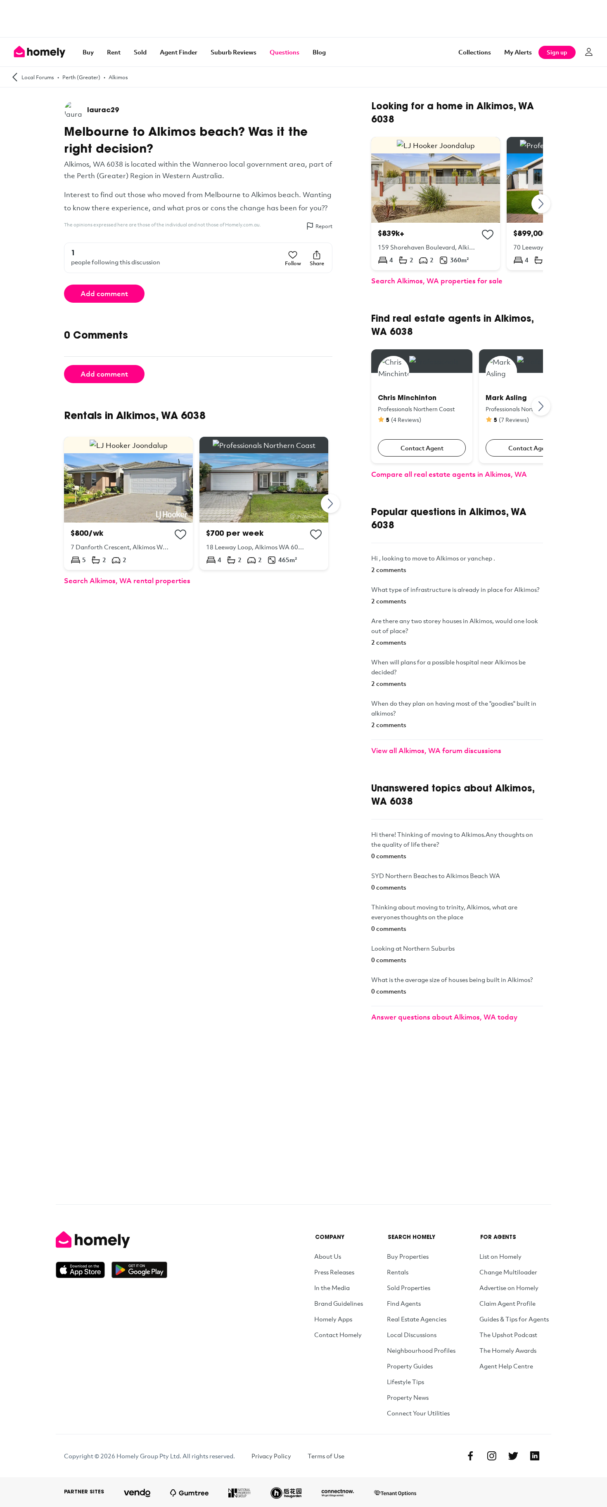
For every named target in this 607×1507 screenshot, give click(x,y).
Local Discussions (411, 1334)
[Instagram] (492, 1456)
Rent (114, 52)
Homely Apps (333, 1319)
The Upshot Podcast (508, 1334)
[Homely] (111, 1239)
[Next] (331, 503)
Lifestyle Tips (405, 1381)
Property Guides (410, 1366)
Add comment (104, 293)
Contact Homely (338, 1334)
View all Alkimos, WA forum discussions (436, 750)
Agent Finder (178, 52)
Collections (474, 52)
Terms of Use (326, 1456)
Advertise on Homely (508, 1287)
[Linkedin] (534, 1456)
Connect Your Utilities (418, 1413)
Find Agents (404, 1303)
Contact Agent (422, 448)
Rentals (397, 1272)
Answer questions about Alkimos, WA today (444, 1017)
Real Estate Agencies (416, 1319)
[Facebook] (470, 1456)
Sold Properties (408, 1287)
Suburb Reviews (233, 52)
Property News (408, 1397)
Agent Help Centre (506, 1366)
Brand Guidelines (338, 1303)
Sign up (557, 52)
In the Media (332, 1287)
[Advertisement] (303, 18)
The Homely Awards (507, 1350)
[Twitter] (513, 1456)
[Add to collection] (180, 534)
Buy (88, 52)
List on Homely (500, 1256)
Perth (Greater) (81, 77)
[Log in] (588, 52)
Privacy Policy (271, 1456)
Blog (319, 52)
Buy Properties (408, 1256)
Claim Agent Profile (507, 1303)
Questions (284, 52)
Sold (140, 52)
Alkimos (118, 77)
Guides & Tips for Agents (514, 1319)
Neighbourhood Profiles (421, 1350)
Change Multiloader (508, 1272)
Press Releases (334, 1272)
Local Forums (37, 77)
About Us (327, 1256)
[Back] (14, 77)
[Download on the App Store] (83, 1270)
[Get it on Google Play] (139, 1270)
